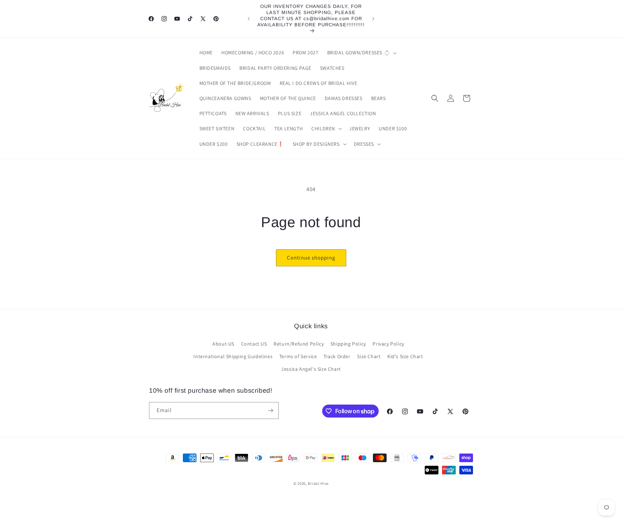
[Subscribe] (270, 410)
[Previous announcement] (249, 19)
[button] (361, 52)
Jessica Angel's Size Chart (311, 369)
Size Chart (368, 356)
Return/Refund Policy (299, 344)
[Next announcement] (373, 19)
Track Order (337, 356)
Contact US (254, 344)
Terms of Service (298, 356)
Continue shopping (311, 257)
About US (223, 344)
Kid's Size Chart (405, 356)
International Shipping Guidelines (232, 356)
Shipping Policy (348, 344)
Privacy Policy (388, 344)
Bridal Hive (318, 483)
